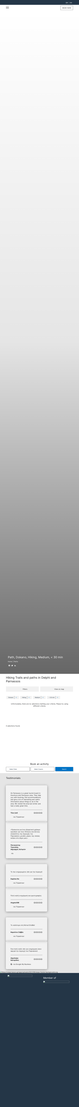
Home (10, 661)
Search (64, 769)
